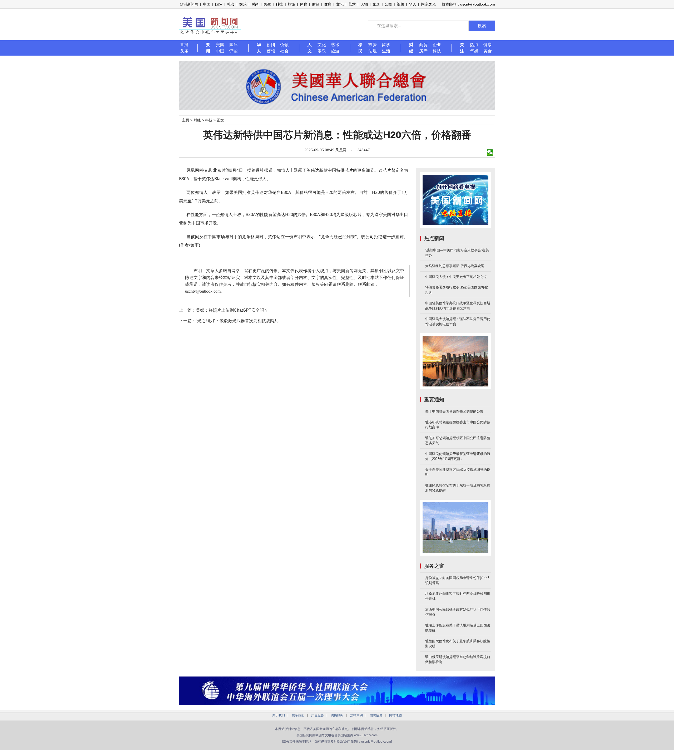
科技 (279, 4)
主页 (185, 120)
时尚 (255, 4)
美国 (220, 44)
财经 (315, 4)
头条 (184, 51)
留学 (386, 44)
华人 (412, 4)
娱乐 (243, 4)
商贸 (423, 44)
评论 (233, 51)
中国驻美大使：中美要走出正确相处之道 (456, 277)
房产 (423, 51)
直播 (184, 44)
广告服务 (317, 715)
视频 (400, 4)
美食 (487, 51)
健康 (327, 4)
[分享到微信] (490, 152)
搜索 (482, 25)
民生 (267, 4)
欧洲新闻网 (189, 4)
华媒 (474, 51)
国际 (218, 4)
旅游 (291, 4)
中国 (206, 4)
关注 (462, 47)
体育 (303, 4)
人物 (364, 4)
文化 (340, 4)
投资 (372, 44)
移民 (360, 47)
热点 (474, 44)
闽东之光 (428, 4)
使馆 (271, 51)
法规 (372, 51)
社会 (231, 4)
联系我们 (298, 715)
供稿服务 (337, 715)
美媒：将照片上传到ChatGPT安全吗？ (232, 310)
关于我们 (278, 715)
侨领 (284, 44)
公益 (388, 4)
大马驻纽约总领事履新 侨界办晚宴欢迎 (454, 266)
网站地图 (395, 715)
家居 (376, 4)
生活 (386, 51)
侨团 (271, 44)
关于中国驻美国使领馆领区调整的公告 (454, 411)
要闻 (208, 47)
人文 (310, 47)
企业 (437, 44)
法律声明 (356, 715)
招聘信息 (376, 715)
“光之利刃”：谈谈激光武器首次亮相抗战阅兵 (237, 320)
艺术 (352, 4)
